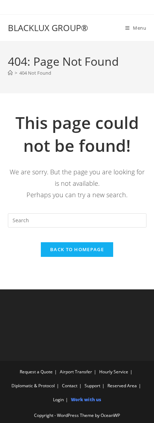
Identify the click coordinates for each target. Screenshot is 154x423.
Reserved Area (122, 386)
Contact (69, 386)
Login (58, 400)
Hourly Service (113, 372)
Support (92, 386)
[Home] (10, 73)
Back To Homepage (77, 249)
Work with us (86, 400)
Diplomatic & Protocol (33, 386)
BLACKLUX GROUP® (48, 28)
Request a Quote (36, 372)
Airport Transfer (76, 372)
